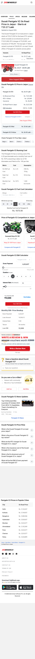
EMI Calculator (7, 108)
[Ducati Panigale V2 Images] (7, 68)
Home (2, 542)
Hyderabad (5, 519)
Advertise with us (8, 561)
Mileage (4, 193)
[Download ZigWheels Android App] (9, 587)
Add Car (9, 389)
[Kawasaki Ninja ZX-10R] (12, 227)
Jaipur (25, 70)
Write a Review (14, 74)
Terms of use (6, 568)
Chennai (5, 533)
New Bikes (8, 542)
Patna (4, 537)
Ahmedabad (6, 526)
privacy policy (7, 572)
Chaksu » (27, 141)
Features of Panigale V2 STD (13, 116)
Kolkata (4, 513)
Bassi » (12, 141)
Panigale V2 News (17, 418)
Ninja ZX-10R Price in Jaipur (12, 242)
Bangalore (5, 516)
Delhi (4, 509)
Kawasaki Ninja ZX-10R (12, 236)
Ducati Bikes (15, 542)
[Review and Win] (17, 343)
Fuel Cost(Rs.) (23, 193)
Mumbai (5, 523)
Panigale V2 (22, 542)
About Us (5, 558)
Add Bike (26, 389)
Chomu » (19, 141)
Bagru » (5, 141)
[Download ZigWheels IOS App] (25, 587)
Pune (4, 530)
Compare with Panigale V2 (12, 247)
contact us (6, 565)
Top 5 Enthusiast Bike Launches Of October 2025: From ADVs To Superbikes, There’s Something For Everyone (10, 405)
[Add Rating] (5, 74)
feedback (5, 575)
